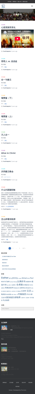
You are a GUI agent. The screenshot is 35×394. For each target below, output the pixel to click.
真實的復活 (5, 259)
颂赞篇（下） (7, 98)
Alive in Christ (8, 153)
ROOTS (3, 282)
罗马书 (28, 294)
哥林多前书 (9, 288)
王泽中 (23, 291)
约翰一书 (16, 294)
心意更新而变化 (8, 27)
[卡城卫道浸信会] (4, 6)
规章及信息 (25, 1)
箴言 (12, 294)
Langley (19, 278)
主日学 (17, 382)
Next (24, 248)
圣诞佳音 (4, 262)
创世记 (3, 288)
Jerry (10, 278)
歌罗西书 (14, 291)
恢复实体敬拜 (5, 266)
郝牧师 (17, 297)
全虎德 (19, 284)
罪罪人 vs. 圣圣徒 (9, 61)
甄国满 (3, 294)
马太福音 (6, 300)
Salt (8, 281)
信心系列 (9, 285)
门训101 (23, 297)
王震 (32, 291)
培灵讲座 (30, 382)
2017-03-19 (7, 177)
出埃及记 (26, 285)
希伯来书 (28, 288)
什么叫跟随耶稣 (8, 189)
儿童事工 (13, 285)
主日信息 (3, 24)
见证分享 (24, 382)
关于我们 (10, 1)
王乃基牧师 (18, 291)
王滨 (29, 290)
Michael (24, 278)
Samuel (12, 281)
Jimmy (15, 278)
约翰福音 (22, 294)
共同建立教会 (7, 171)
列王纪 (31, 285)
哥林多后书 (17, 288)
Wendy (15, 281)
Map (2, 339)
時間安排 (15, 1)
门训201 (27, 297)
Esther (5, 277)
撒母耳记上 (9, 291)
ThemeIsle (23, 390)
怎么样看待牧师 (8, 219)
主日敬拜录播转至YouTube (9, 256)
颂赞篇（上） (7, 116)
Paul (31, 278)
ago (14, 51)
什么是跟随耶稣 (10, 206)
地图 (11, 330)
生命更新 (8, 294)
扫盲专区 (17, 386)
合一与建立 (6, 79)
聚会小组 (19, 1)
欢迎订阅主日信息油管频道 (9, 269)
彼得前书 (4, 291)
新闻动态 (5, 382)
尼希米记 (23, 288)
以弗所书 (21, 281)
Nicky (28, 278)
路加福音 (10, 297)
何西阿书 (28, 282)
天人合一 (5, 134)
